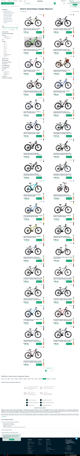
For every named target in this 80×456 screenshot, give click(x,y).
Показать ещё (49, 368)
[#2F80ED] (43, 62)
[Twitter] (75, 455)
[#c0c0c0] (43, 140)
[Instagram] (74, 455)
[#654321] (43, 309)
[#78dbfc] (43, 59)
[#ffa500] (43, 61)
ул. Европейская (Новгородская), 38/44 (69, 441)
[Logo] (40, 1)
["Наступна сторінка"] (54, 370)
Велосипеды (7, 6)
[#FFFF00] (73, 204)
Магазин (2, 6)
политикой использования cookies (8, 436)
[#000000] (43, 36)
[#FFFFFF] (73, 81)
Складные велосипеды (7, 21)
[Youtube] (72, 455)
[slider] (17, 27)
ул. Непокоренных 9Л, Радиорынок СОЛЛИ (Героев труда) (71, 443)
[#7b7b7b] (43, 57)
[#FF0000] (43, 16)
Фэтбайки (5, 22)
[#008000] (73, 140)
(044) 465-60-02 (69, 448)
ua (76, 0)
